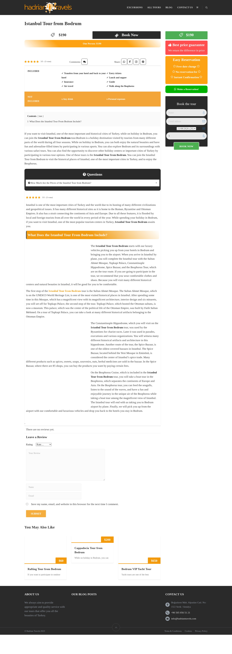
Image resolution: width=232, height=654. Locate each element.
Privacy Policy (201, 631)
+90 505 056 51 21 (180, 612)
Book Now (130, 35)
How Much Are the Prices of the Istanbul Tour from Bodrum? (60, 183)
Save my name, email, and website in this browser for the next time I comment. (75, 504)
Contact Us (185, 7)
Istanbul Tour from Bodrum (52, 23)
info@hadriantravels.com (183, 618)
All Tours (154, 7)
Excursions (135, 7)
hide (40, 116)
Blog (169, 7)
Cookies (188, 631)
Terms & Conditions (173, 631)
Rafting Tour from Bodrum (44, 569)
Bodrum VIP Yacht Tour (136, 569)
